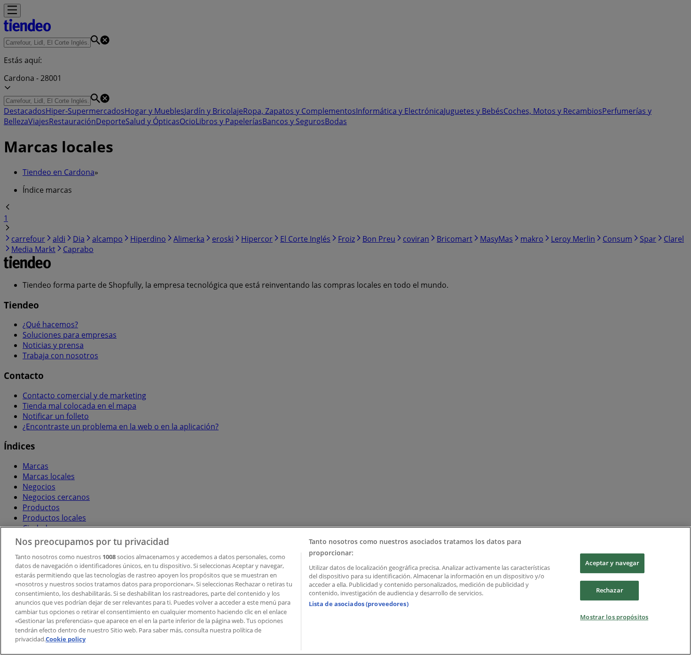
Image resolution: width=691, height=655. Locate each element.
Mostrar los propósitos (614, 617)
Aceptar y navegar (612, 563)
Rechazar (609, 590)
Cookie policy (66, 639)
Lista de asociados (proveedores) (358, 604)
